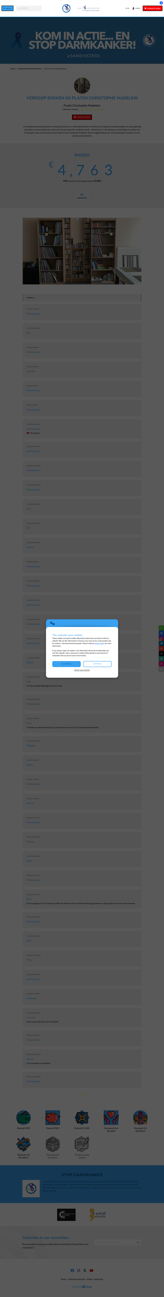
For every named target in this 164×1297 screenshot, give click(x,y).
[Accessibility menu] (161, 2)
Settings (97, 664)
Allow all (66, 664)
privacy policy (100, 643)
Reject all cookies (82, 670)
